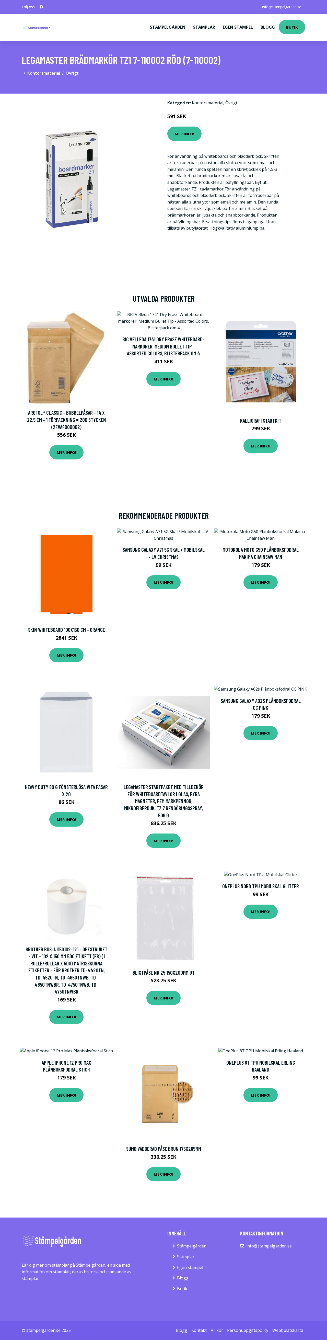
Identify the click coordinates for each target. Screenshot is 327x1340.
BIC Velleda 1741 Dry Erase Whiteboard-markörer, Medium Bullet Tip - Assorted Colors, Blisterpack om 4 (163, 346)
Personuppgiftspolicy (247, 1330)
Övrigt (72, 73)
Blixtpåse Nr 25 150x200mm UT (164, 972)
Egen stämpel (238, 27)
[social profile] (41, 7)
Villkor (217, 1330)
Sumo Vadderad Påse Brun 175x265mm (163, 1148)
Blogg (268, 27)
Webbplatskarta (287, 1330)
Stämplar (204, 27)
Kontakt (199, 1330)
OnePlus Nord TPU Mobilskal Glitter (260, 886)
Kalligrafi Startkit (260, 420)
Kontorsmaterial (43, 73)
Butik (292, 27)
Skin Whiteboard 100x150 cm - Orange (66, 629)
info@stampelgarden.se (281, 6)
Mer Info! (184, 133)
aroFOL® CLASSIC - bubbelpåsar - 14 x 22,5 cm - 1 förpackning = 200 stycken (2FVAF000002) (66, 419)
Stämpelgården (167, 27)
